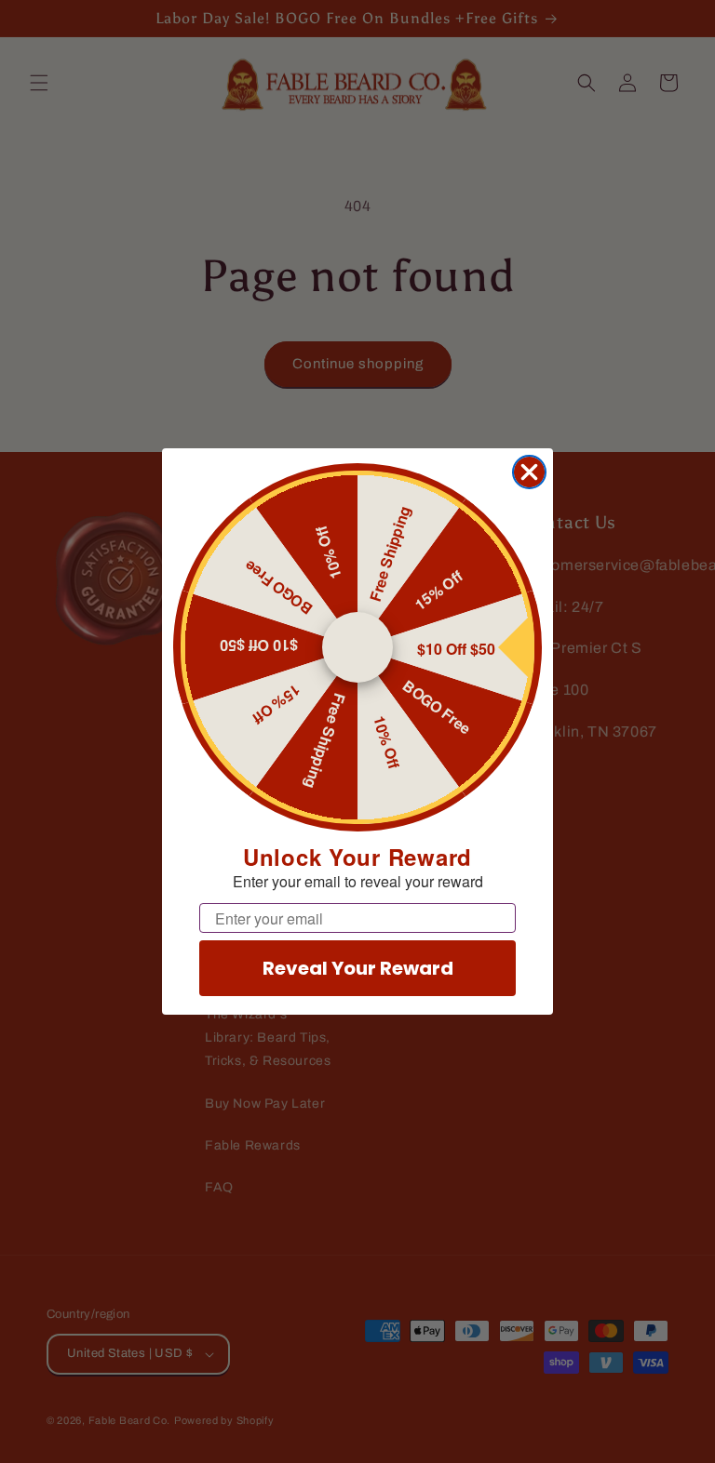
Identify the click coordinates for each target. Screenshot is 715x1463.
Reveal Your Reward (358, 968)
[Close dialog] (529, 472)
